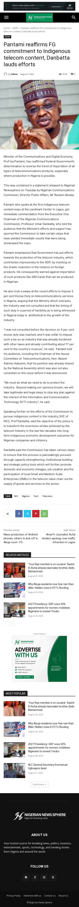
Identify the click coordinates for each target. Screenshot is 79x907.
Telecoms (47, 496)
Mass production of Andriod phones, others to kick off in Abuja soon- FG (21, 538)
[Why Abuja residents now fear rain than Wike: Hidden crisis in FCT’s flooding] (14, 590)
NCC (16, 496)
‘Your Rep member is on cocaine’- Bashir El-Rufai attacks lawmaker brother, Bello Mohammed (51, 568)
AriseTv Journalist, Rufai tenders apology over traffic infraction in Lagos (58, 538)
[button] (6, 18)
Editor (14, 74)
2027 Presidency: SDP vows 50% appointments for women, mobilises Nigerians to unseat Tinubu (49, 608)
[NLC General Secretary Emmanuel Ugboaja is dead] (14, 770)
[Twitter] (27, 513)
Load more (38, 784)
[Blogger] (26, 877)
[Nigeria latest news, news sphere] (39, 816)
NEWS (15, 28)
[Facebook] (19, 513)
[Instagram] (44, 877)
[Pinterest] (36, 513)
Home (7, 28)
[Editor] (6, 74)
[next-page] (12, 623)
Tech (35, 496)
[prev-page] (6, 623)
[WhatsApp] (44, 513)
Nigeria (26, 496)
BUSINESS (9, 596)
